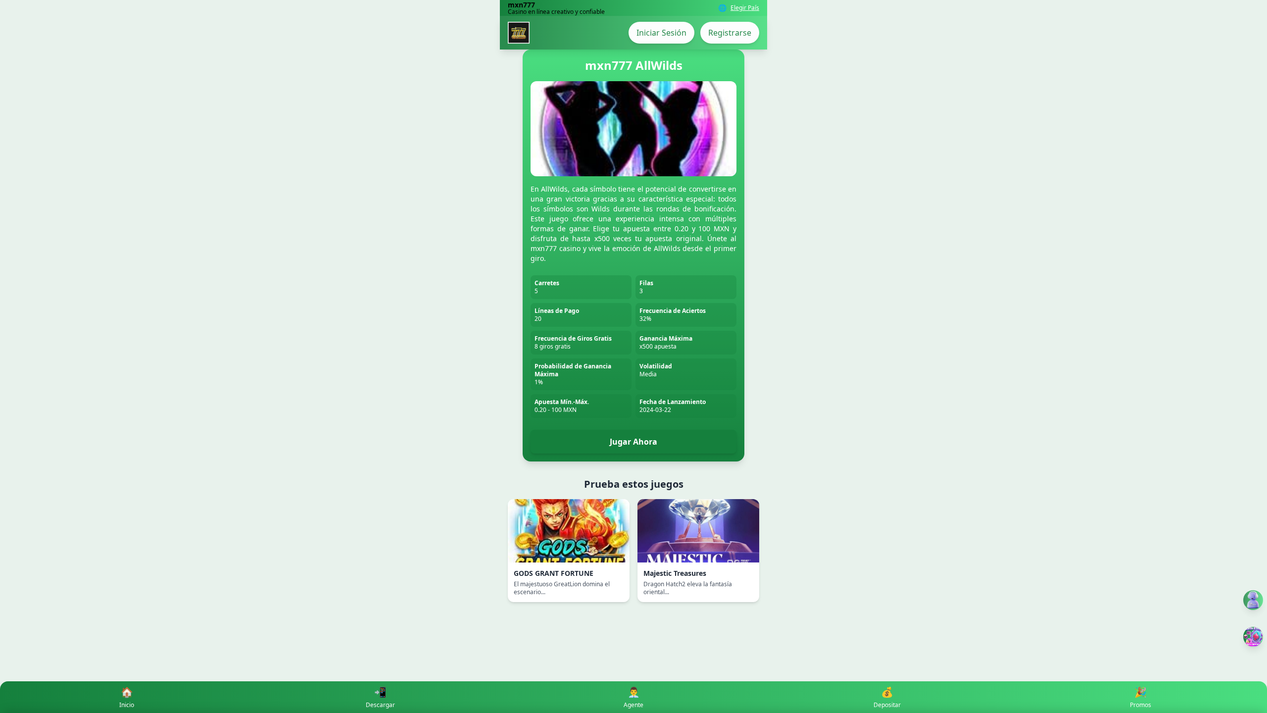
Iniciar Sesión (661, 32)
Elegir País (745, 8)
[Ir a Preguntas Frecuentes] (1253, 600)
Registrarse (729, 32)
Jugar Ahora (633, 441)
